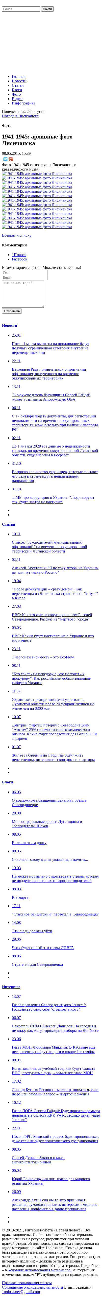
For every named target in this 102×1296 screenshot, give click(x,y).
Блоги (17, 90)
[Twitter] (5, 159)
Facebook (19, 259)
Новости (19, 81)
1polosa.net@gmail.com (21, 1292)
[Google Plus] (10, 159)
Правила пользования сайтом (27, 1283)
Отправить (12, 311)
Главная (18, 76)
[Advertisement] (51, 41)
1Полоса (19, 255)
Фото (16, 94)
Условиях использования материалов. (40, 1270)
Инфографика (23, 103)
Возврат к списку (16, 235)
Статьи (18, 85)
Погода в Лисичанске (20, 116)
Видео (17, 99)
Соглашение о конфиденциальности (32, 1287)
